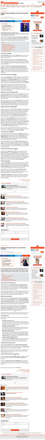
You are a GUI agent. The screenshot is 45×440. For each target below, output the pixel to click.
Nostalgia (6, 245)
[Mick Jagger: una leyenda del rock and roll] (3, 213)
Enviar (42, 17)
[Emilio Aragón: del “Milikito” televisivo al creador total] (3, 404)
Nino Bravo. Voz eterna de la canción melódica (13, 397)
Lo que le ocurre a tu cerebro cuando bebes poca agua (37, 59)
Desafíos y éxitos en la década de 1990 (8, 47)
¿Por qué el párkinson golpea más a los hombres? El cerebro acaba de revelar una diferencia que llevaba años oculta (38, 50)
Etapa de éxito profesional (6, 276)
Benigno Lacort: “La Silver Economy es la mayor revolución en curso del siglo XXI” (38, 64)
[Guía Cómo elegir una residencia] (37, 25)
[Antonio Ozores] (3, 410)
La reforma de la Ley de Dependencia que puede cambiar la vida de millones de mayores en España (38, 61)
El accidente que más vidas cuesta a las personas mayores (38, 55)
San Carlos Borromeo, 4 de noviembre (37, 66)
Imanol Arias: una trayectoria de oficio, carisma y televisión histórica (17, 386)
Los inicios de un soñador (6, 44)
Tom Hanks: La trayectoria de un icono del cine (14, 195)
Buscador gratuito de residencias (12, 185)
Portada (3, 245)
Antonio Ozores (8, 408)
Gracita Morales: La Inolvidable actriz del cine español (15, 201)
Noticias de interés (37, 33)
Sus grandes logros (5, 278)
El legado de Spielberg (6, 51)
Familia (28, 6)
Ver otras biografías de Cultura (23, 179)
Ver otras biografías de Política (23, 369)
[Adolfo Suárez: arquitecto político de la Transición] (3, 393)
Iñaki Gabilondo (18, 323)
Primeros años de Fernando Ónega (7, 275)
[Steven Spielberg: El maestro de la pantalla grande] (25, 27)
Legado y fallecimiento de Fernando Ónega (9, 280)
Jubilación (8, 6)
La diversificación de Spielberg (7, 48)
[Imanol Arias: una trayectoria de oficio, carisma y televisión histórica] (3, 388)
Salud (3, 6)
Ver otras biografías (25, 180)
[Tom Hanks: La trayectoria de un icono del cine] (3, 197)
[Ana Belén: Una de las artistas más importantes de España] (3, 224)
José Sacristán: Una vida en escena (11, 207)
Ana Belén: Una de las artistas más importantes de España (15, 223)
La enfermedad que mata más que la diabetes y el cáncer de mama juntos (37, 68)
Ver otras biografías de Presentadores (22, 370)
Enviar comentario (15, 239)
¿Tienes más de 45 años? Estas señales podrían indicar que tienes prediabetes (38, 53)
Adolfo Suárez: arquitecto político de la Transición (14, 392)
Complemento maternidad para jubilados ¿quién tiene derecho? (38, 57)
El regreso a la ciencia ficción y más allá (8, 50)
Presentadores (10, 265)
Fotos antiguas (4, 8)
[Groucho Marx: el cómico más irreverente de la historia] (3, 219)
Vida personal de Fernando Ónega (7, 279)
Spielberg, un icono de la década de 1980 (8, 46)
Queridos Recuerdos (38, 6)
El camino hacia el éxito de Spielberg (8, 45)
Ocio (32, 6)
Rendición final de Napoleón (36, 69)
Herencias (13, 6)
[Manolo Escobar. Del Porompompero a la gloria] (3, 415)
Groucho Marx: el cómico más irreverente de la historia (15, 217)
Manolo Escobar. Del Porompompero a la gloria (13, 414)
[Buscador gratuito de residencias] (3, 186)
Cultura (7, 30)
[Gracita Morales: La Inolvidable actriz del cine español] (3, 202)
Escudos (18, 6)
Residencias (23, 6)
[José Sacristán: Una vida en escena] (3, 208)
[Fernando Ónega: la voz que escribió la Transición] (25, 261)
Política (7, 265)
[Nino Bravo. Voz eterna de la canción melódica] (3, 398)
